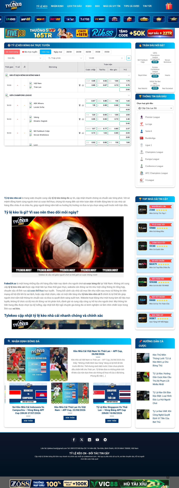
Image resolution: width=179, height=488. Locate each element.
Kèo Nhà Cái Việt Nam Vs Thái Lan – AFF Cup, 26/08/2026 (98, 353)
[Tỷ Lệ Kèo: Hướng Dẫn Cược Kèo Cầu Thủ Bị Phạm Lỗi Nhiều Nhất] (143, 380)
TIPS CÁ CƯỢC (131, 6)
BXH (97, 6)
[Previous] (6, 406)
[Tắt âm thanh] (128, 58)
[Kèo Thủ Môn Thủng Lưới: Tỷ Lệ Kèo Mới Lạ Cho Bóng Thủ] (143, 361)
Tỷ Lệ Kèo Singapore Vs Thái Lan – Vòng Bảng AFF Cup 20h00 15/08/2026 (67, 410)
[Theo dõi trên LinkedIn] (89, 440)
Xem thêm (26, 418)
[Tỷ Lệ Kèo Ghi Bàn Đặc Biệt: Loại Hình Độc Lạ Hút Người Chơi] (143, 398)
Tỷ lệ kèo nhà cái (12, 198)
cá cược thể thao (35, 290)
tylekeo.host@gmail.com (57, 448)
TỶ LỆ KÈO (41, 6)
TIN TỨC (147, 6)
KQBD (88, 6)
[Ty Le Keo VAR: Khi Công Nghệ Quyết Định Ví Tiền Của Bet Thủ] (143, 417)
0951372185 (75, 448)
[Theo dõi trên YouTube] (97, 440)
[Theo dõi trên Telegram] (105, 440)
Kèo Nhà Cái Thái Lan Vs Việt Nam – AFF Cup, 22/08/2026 (26, 409)
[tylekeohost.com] (18, 6)
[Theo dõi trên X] (81, 440)
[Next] (129, 406)
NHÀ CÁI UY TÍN (111, 6)
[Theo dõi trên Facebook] (74, 440)
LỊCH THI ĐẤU (74, 6)
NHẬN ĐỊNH (57, 6)
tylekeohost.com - (91, 456)
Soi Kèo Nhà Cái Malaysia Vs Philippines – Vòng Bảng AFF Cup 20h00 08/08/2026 (109, 410)
